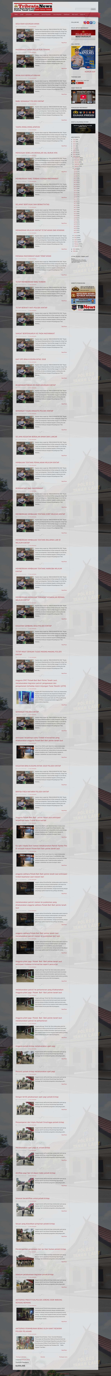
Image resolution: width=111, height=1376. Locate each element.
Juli (75, 168)
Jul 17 (75, 199)
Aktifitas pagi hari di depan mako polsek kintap (35, 1173)
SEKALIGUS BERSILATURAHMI (28, 75)
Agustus (76, 166)
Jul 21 (75, 190)
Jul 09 (75, 215)
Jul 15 (75, 203)
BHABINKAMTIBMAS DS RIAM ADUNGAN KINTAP (36, 385)
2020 (74, 152)
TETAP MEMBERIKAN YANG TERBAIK (31, 282)
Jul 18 (75, 197)
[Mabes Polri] (83, 291)
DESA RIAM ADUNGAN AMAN (27, 24)
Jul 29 (75, 174)
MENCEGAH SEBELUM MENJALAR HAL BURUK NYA (36, 153)
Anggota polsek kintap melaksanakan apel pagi (35, 1046)
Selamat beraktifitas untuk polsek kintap (32, 1198)
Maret (75, 242)
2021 (74, 150)
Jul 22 (75, 188)
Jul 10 (75, 213)
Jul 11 (75, 211)
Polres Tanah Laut (64, 1373)
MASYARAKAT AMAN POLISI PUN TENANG (33, 49)
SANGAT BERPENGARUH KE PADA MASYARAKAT (35, 333)
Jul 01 (75, 232)
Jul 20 (75, 193)
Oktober (76, 162)
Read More (64, 42)
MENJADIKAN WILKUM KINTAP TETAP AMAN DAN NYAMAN (40, 230)
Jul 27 (75, 178)
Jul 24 (75, 184)
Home (16, 14)
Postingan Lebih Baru (21, 1357)
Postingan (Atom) (25, 1359)
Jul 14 (75, 205)
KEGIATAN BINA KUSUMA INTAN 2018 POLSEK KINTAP (38, 766)
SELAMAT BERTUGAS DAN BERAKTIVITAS (32, 204)
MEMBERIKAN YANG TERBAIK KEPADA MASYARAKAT (37, 178)
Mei (75, 237)
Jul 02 (75, 230)
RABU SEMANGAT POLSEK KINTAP (30, 101)
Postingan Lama (63, 1357)
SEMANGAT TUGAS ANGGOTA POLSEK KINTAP (34, 411)
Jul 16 (75, 201)
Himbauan (66, 14)
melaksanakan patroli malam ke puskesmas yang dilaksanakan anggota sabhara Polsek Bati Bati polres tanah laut (41, 905)
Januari (76, 246)
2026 (74, 139)
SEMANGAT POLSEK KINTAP (27, 712)
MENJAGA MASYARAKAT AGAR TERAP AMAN (33, 256)
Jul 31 (75, 169)
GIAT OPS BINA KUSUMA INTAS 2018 (31, 359)
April (75, 239)
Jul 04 (75, 226)
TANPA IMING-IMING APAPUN (28, 127)
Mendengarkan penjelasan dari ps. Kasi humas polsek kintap (41, 1249)
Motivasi (82, 14)
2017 (74, 249)
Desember (76, 158)
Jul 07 (75, 220)
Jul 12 (75, 209)
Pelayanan (29, 14)
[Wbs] (83, 133)
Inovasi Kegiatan (46, 14)
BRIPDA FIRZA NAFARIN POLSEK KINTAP (32, 791)
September (77, 164)
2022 (74, 148)
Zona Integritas (57, 14)
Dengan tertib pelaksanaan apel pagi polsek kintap (37, 1097)
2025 (74, 141)
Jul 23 (75, 186)
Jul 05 (75, 224)
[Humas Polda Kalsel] (83, 303)
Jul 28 (75, 176)
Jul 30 (75, 172)
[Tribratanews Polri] (83, 310)
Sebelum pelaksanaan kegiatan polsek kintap (34, 1274)
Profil (21, 14)
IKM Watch (75, 14)
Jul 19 (75, 195)
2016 (74, 251)
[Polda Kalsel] (83, 298)
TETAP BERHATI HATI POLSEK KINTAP (31, 307)
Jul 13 (75, 207)
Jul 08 (75, 218)
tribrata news (51, 1373)
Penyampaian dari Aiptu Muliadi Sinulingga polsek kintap (40, 1122)
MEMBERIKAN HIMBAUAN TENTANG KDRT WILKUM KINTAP (40, 514)
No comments (32, 26)
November (77, 160)
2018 (74, 156)
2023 (74, 146)
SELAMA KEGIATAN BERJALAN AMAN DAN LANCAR (36, 436)
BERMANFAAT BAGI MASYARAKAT (29, 488)
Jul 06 (75, 222)
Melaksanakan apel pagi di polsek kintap (33, 1147)
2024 (74, 144)
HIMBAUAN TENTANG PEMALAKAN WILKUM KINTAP (37, 462)
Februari (76, 244)
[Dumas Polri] (83, 39)
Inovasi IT (36, 14)
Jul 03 (75, 228)
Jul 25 (75, 182)
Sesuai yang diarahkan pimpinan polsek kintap (35, 1223)
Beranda (43, 1357)
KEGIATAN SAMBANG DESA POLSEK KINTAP (34, 626)
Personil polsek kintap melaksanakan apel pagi (35, 1071)
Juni (75, 235)
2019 (74, 154)
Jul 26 (75, 180)
